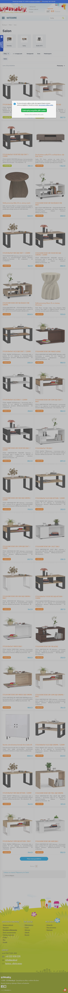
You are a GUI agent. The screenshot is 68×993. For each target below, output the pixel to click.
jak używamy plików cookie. (46, 105)
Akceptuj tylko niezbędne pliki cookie (34, 114)
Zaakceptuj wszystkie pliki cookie (34, 110)
